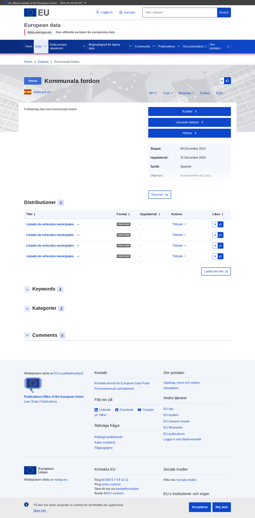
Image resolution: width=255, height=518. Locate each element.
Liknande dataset (187, 122)
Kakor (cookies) (104, 442)
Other (103, 415)
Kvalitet (187, 111)
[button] (74, 2)
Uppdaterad (148, 214)
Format (122, 214)
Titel (29, 214)
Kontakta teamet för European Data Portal (122, 383)
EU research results (177, 421)
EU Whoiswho (173, 427)
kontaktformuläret (127, 488)
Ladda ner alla (213, 271)
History (187, 133)
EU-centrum (115, 493)
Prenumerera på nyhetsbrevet (114, 388)
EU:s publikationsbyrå (68, 373)
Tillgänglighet (103, 447)
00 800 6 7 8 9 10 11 (115, 479)
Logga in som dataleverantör (182, 439)
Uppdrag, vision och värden (182, 382)
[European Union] (57, 470)
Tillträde (177, 224)
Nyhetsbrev (171, 388)
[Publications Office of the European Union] (57, 384)
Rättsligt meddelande (108, 437)
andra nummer (111, 484)
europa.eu (60, 479)
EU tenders (171, 415)
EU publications (174, 433)
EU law (168, 408)
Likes (216, 214)
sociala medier (187, 479)
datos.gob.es (42, 92)
